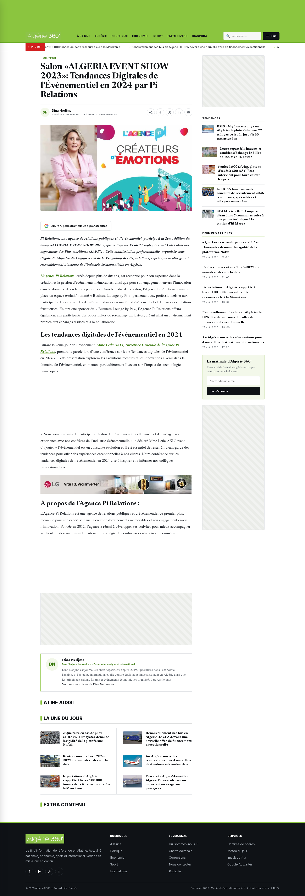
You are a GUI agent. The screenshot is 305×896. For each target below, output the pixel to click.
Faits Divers (177, 36)
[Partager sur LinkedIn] (179, 112)
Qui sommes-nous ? (183, 844)
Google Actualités (240, 864)
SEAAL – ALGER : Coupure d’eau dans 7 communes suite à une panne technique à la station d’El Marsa (240, 217)
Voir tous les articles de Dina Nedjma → (88, 684)
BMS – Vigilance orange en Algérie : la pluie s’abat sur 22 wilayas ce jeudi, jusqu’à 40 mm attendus (239, 132)
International (118, 871)
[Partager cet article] (151, 112)
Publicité (175, 871)
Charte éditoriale (180, 851)
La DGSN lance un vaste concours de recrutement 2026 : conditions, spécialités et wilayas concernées (240, 195)
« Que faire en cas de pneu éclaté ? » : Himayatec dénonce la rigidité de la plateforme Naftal (230, 247)
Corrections (177, 857)
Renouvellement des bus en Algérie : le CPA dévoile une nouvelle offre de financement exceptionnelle (157, 47)
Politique (119, 36)
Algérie (101, 36)
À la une (83, 36)
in (59, 871)
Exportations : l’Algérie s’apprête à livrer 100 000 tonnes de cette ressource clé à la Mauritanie (228, 292)
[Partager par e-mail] (188, 112)
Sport (158, 36)
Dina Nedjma (62, 110)
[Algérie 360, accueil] (43, 35)
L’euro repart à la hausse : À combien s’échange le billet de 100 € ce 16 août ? (240, 153)
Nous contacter (180, 864)
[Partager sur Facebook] (160, 112)
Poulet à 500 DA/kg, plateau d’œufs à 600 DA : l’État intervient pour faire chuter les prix (239, 173)
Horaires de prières (241, 844)
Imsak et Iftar (236, 857)
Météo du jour (237, 851)
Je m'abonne (219, 391)
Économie (140, 36)
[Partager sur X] (170, 112)
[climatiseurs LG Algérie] (116, 484)
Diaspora (199, 36)
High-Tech (48, 58)
